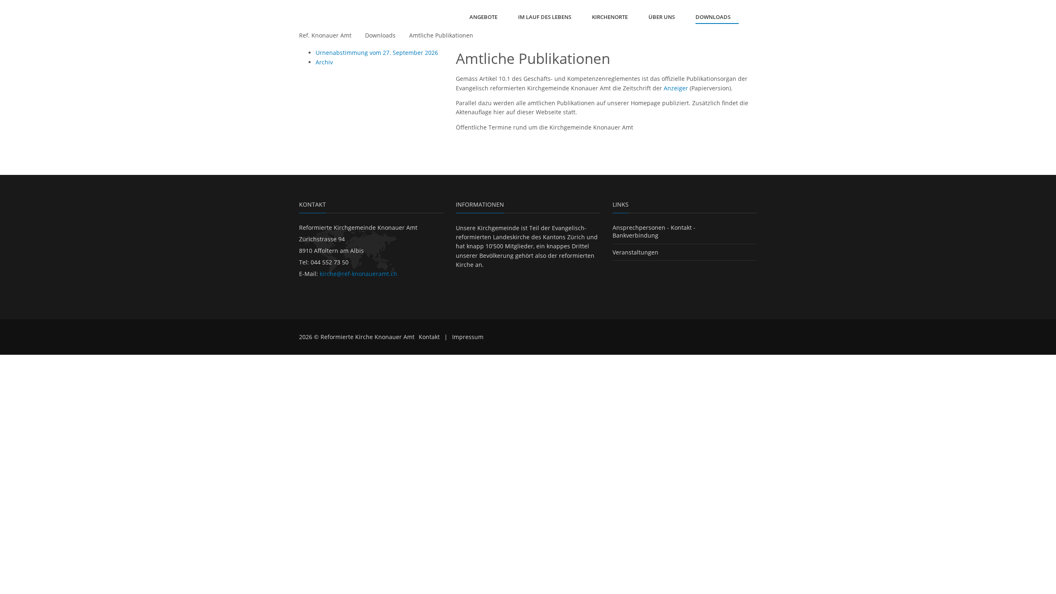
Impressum (467, 337)
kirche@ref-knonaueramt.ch (358, 274)
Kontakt (429, 337)
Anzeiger (676, 88)
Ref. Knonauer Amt (325, 35)
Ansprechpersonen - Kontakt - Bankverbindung (654, 232)
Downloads (380, 35)
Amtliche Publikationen (441, 35)
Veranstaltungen (635, 252)
